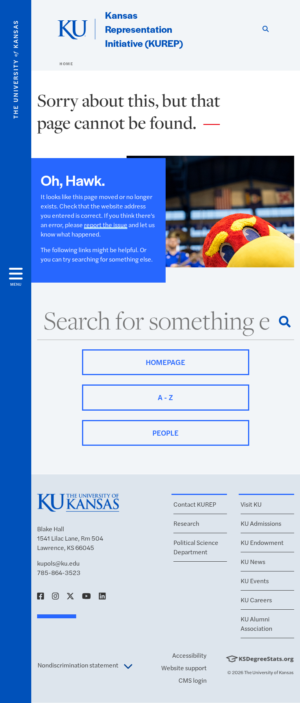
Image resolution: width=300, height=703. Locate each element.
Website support (184, 667)
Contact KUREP (194, 504)
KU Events (255, 580)
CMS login (193, 680)
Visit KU (251, 504)
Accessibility (189, 655)
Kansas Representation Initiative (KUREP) (144, 29)
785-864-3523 (58, 572)
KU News (253, 561)
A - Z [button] (165, 397)
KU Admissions (261, 523)
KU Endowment (262, 542)
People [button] (165, 432)
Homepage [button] (165, 362)
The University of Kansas (269, 672)
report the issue (105, 224)
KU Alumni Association (256, 623)
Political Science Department (195, 547)
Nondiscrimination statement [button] (79, 664)
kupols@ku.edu (58, 563)
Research (186, 523)
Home (66, 63)
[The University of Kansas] (78, 508)
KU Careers (256, 599)
